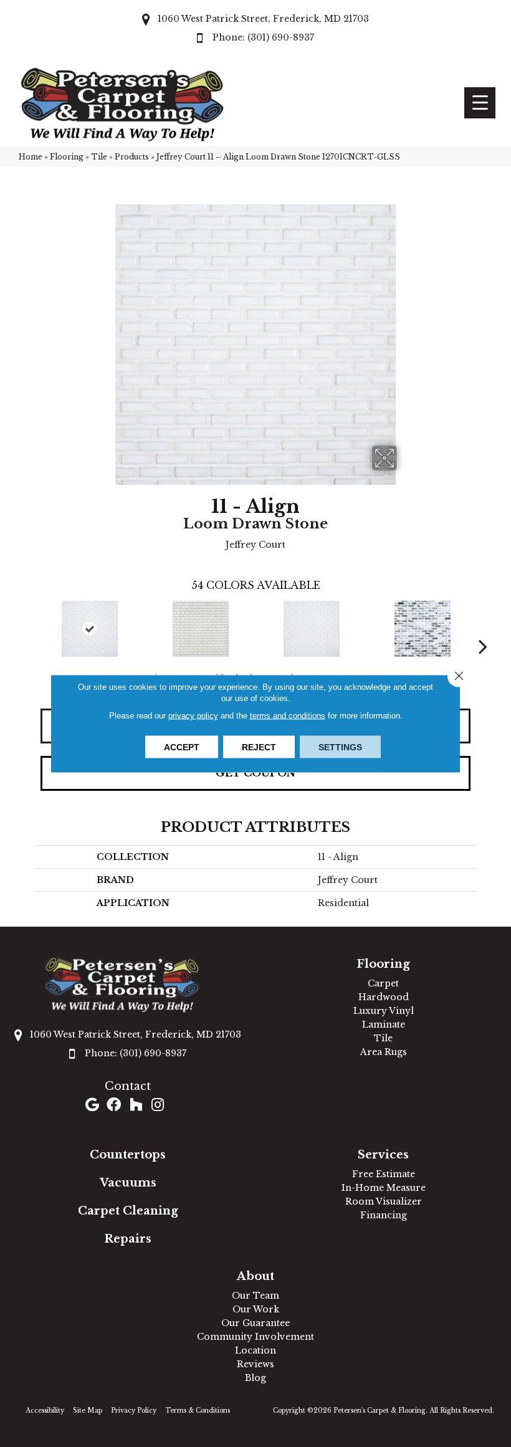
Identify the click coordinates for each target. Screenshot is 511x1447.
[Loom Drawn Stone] (89, 629)
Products (132, 156)
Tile (99, 156)
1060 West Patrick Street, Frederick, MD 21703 (263, 18)
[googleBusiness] (92, 1105)
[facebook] (114, 1105)
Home (30, 156)
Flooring (67, 156)
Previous (28, 627)
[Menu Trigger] (479, 102)
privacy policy (193, 715)
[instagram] (157, 1105)
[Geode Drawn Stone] (311, 629)
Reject (259, 747)
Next (483, 627)
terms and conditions (287, 715)
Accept (181, 747)
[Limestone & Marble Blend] (200, 629)
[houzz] (136, 1105)
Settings (340, 747)
